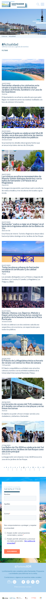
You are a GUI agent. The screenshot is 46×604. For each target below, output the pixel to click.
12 (43, 467)
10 (33, 467)
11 (38, 467)
